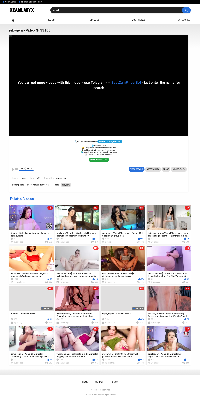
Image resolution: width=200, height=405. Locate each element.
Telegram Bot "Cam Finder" (31, 2)
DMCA (115, 382)
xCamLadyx (97, 395)
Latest (52, 20)
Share (166, 169)
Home (13, 20)
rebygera (66, 185)
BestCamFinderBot (126, 83)
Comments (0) (178, 169)
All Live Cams (10, 2)
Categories (184, 20)
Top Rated (93, 20)
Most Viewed (138, 20)
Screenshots (153, 169)
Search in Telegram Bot (110, 141)
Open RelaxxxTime (98, 160)
